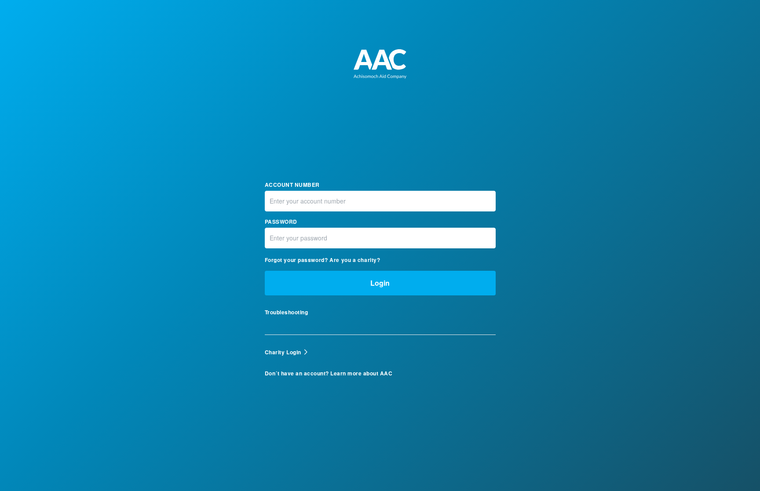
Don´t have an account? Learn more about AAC (329, 373)
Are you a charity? (354, 260)
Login (380, 283)
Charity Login (283, 352)
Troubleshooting (286, 312)
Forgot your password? (296, 260)
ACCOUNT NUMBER (292, 185)
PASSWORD (281, 221)
